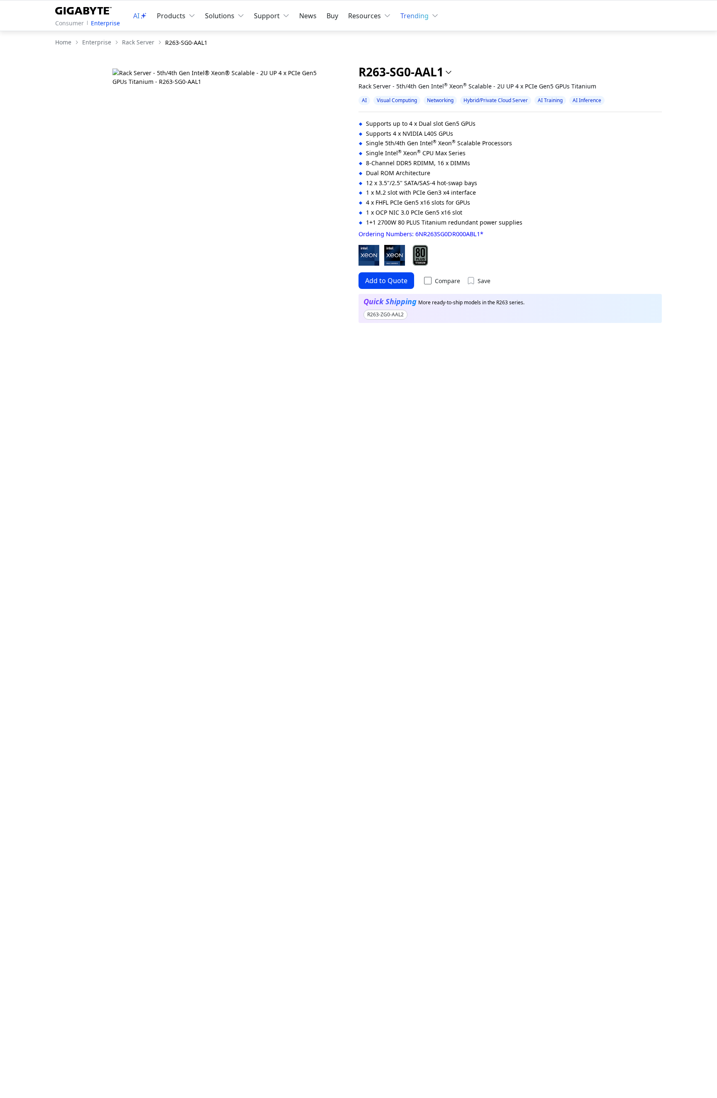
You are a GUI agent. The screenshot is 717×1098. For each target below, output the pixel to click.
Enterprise (105, 23)
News (308, 15)
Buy (332, 15)
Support (267, 15)
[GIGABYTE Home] (85, 9)
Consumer (69, 23)
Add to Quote (386, 280)
